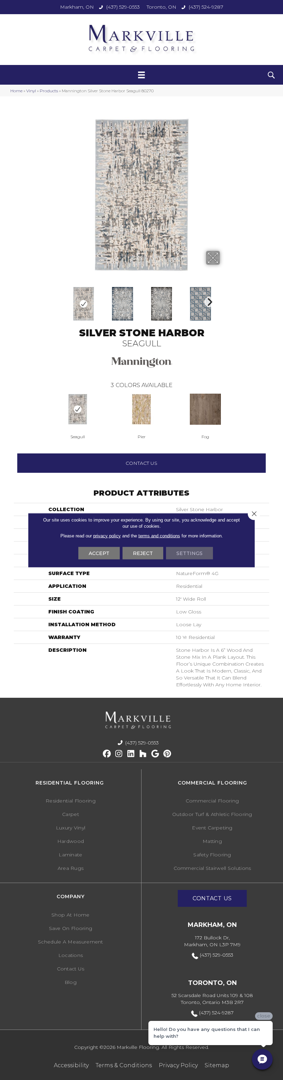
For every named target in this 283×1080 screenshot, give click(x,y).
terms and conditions (159, 535)
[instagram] (119, 754)
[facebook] (107, 754)
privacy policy (107, 535)
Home (16, 90)
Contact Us (141, 463)
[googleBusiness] (155, 754)
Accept (99, 553)
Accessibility (71, 1065)
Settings (189, 553)
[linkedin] (131, 754)
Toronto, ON (161, 7)
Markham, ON (77, 7)
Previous (10, 408)
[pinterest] (167, 754)
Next (207, 300)
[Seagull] (78, 409)
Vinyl (31, 90)
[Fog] (205, 409)
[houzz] (143, 754)
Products (49, 90)
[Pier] (142, 409)
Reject (143, 553)
